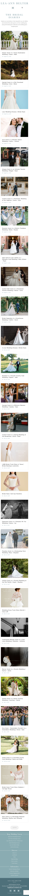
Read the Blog (14, 859)
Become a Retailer (14, 871)
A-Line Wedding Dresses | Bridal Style (14, 348)
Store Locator (14, 861)
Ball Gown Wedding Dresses (14, 836)
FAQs (14, 857)
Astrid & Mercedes (14, 847)
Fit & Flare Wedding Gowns (14, 838)
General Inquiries (14, 875)
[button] (13, 8)
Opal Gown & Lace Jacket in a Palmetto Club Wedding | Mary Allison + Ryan (14, 259)
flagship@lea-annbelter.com (14, 887)
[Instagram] (10, 891)
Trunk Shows (14, 863)
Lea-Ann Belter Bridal (14, 844)
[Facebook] (14, 891)
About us (14, 852)
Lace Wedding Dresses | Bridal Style (13, 112)
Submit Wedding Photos (14, 869)
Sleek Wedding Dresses (14, 842)
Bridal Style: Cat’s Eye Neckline (12, 494)
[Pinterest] (18, 891)
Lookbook (14, 854)
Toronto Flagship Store (14, 873)
